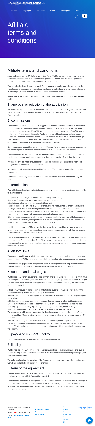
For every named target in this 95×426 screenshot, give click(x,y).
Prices (52, 10)
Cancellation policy (42, 409)
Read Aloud (80, 10)
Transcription (64, 10)
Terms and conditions (43, 407)
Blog (64, 422)
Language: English (82, 408)
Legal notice (39, 414)
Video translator (66, 418)
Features (13, 10)
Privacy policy (40, 412)
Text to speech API (67, 413)
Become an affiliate (67, 408)
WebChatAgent (18, 415)
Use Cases (40, 10)
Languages (26, 10)
